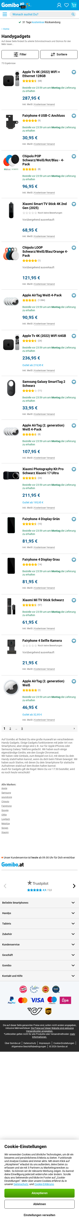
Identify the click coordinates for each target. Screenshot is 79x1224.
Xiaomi (5, 832)
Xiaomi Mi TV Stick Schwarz (43, 600)
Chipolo (5, 801)
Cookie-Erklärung (44, 1184)
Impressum (44, 1043)
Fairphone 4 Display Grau (41, 559)
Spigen (4, 828)
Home (6, 29)
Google (4, 810)
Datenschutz (30, 1043)
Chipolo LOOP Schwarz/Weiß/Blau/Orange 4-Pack (45, 251)
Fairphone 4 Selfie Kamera (42, 640)
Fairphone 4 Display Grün (41, 519)
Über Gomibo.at (12, 1043)
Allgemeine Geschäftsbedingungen (29, 1046)
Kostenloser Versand (44, 104)
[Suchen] (73, 14)
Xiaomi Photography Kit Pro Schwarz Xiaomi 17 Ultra (43, 471)
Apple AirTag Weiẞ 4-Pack (42, 295)
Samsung (6, 792)
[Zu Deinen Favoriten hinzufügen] (74, 72)
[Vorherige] (5, 886)
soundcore (6, 797)
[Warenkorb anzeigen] (74, 5)
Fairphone (6, 806)
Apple (4, 788)
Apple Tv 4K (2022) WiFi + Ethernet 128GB (41, 74)
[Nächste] (74, 728)
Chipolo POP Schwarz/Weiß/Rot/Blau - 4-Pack (43, 160)
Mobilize (5, 823)
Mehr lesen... (7, 44)
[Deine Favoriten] (66, 5)
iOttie (4, 814)
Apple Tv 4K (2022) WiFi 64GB (44, 336)
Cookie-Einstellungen (63, 1043)
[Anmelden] (59, 5)
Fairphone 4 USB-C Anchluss (43, 115)
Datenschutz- (21, 1184)
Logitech (5, 819)
